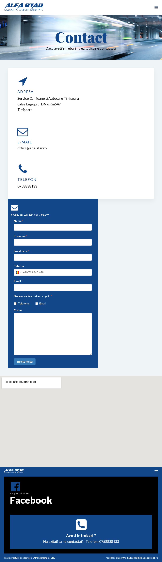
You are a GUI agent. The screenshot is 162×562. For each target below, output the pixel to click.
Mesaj (18, 310)
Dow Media (123, 557)
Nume (18, 221)
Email (18, 281)
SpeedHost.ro (150, 557)
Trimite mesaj (24, 361)
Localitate (21, 251)
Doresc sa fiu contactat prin (33, 296)
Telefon (19, 266)
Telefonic (23, 303)
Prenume (20, 236)
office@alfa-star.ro (32, 148)
